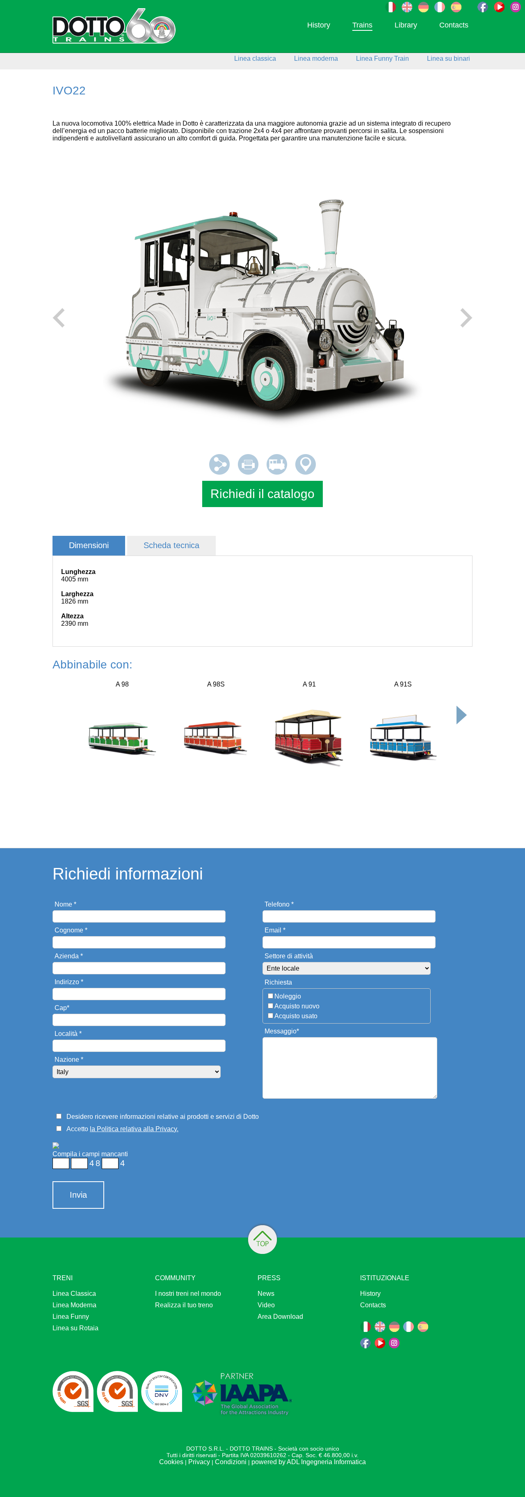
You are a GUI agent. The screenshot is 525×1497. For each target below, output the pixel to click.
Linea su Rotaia (75, 1328)
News (266, 1293)
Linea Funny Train (382, 58)
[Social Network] (219, 472)
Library (406, 25)
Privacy (199, 1461)
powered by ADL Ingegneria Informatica (308, 1461)
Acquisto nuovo (297, 1006)
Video (266, 1305)
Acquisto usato (295, 1016)
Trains (362, 25)
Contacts (453, 25)
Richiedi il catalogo (262, 494)
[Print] (248, 472)
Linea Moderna (74, 1305)
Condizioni (231, 1461)
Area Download (280, 1316)
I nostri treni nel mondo (188, 1293)
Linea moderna (316, 58)
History (318, 25)
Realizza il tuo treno (184, 1305)
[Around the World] (305, 472)
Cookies (171, 1461)
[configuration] (277, 472)
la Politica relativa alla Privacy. (134, 1128)
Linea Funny (70, 1316)
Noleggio (287, 996)
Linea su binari (448, 58)
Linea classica (255, 58)
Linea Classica (74, 1293)
